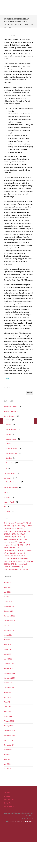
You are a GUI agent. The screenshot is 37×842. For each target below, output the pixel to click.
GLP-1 (26, 539)
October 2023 (8, 740)
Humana (8, 434)
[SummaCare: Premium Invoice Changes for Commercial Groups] (35, 421)
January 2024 (8, 726)
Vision (25, 569)
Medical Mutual (11, 439)
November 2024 (9, 678)
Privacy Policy (9, 806)
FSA (22, 537)
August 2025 (8, 635)
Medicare (7, 511)
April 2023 (7, 769)
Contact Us (7, 803)
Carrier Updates (9, 416)
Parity (21, 561)
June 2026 (7, 587)
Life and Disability (11, 553)
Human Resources (11, 548)
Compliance (8, 478)
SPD (14, 564)
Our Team (7, 792)
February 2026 (9, 606)
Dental (20, 531)
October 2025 (8, 625)
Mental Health (19, 556)
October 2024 (8, 683)
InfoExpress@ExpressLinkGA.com (21, 821)
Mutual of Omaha (11, 448)
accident (21, 523)
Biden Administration (13, 482)
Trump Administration (12, 569)
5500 (7, 523)
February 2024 (9, 721)
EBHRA (7, 534)
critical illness (10, 531)
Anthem (8, 420)
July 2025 (7, 640)
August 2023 (8, 750)
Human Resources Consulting (15, 550)
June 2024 (7, 702)
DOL (27, 531)
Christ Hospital (18, 528)
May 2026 (7, 592)
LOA (22, 553)
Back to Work (20, 526)
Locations (7, 796)
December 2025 (9, 616)
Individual (7, 497)
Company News (9, 473)
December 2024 (9, 673)
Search (29, 392)
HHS (14, 542)
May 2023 (7, 764)
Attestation (9, 526)
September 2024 (9, 688)
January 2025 (8, 668)
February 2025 (9, 664)
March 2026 (8, 602)
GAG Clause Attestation (13, 539)
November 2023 (9, 735)
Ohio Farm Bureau (12, 453)
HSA (27, 545)
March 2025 (8, 659)
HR (5, 492)
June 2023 (7, 759)
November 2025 (9, 621)
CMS (5, 469)
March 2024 (8, 716)
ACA (13, 523)
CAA (29, 526)
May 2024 (7, 707)
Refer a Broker (9, 799)
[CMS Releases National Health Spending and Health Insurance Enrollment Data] (1, 421)
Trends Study (17, 567)
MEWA (16, 559)
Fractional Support (11, 537)
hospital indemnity (11, 545)
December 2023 (9, 731)
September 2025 (9, 630)
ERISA (15, 534)
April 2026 (7, 597)
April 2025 (7, 654)
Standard (9, 458)
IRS (5, 507)
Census (7, 528)
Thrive (7, 567)
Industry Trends (9, 502)
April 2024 (7, 711)
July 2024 (7, 697)
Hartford (8, 425)
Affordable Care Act (10, 407)
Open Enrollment (10, 561)
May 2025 (7, 649)
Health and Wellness (11, 488)
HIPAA (21, 542)
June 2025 (7, 645)
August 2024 (8, 692)
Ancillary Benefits (10, 411)
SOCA (7, 564)
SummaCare (10, 463)
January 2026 (8, 611)
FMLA (23, 534)
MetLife (8, 444)
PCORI (29, 561)
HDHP (7, 542)
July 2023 (7, 754)
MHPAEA (24, 559)
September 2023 (9, 745)
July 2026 (7, 582)
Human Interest (11, 429)
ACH (28, 523)
